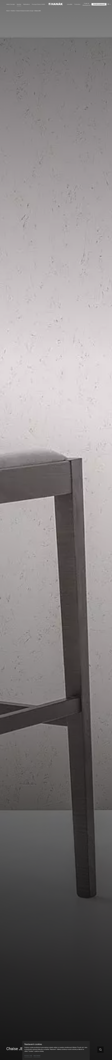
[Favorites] (105, 4)
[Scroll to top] (108, 1056)
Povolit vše (28, 1056)
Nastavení (37, 1056)
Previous (3, 530)
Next (109, 530)
